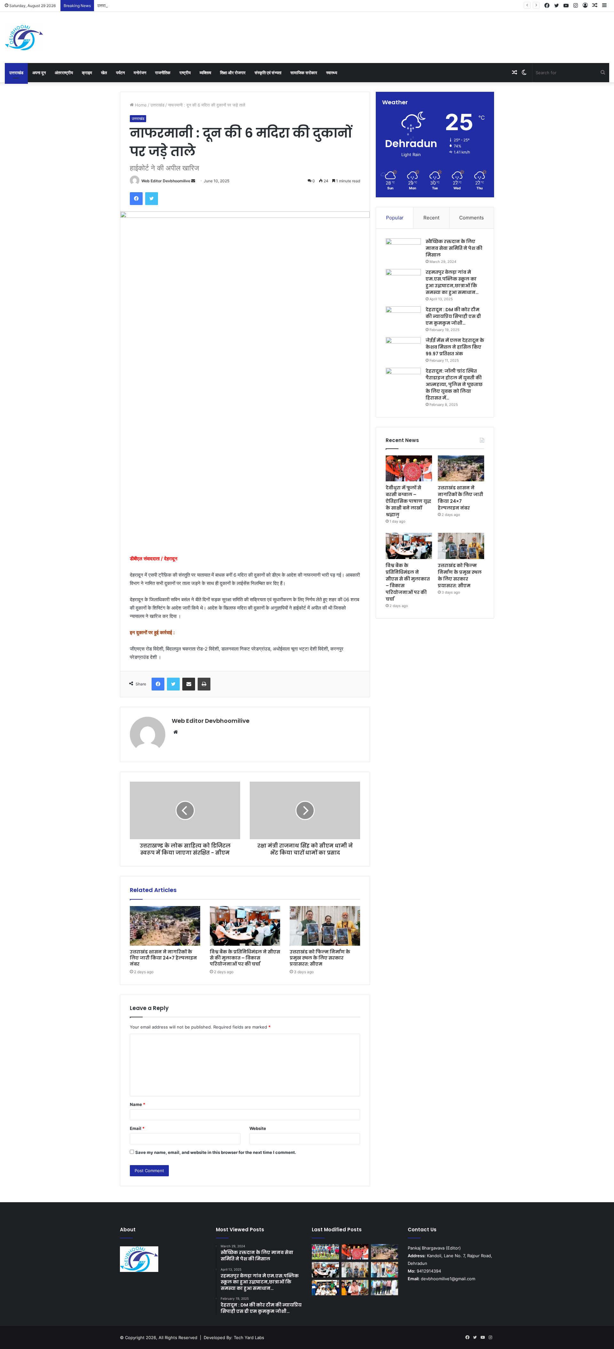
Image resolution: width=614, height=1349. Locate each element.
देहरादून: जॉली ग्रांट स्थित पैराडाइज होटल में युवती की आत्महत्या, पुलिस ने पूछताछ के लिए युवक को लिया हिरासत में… (454, 384)
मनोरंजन (140, 72)
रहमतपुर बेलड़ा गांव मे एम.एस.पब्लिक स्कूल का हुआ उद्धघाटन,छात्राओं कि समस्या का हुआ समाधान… (452, 282)
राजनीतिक (162, 72)
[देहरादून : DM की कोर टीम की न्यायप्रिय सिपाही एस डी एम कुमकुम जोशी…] (403, 318)
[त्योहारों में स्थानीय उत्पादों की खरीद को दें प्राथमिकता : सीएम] (355, 1287)
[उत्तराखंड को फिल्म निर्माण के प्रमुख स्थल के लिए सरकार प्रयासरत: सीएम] (325, 926)
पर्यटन (120, 72)
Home (140, 104)
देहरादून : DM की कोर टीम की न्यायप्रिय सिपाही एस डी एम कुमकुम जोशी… (453, 316)
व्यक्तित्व (205, 72)
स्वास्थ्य (331, 72)
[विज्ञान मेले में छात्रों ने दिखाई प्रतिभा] (384, 1269)
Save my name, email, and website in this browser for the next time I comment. (215, 1152)
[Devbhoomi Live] (24, 37)
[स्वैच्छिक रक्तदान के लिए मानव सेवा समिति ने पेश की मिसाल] (403, 250)
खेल (104, 72)
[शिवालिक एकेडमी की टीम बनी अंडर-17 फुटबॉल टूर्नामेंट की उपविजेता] (325, 1251)
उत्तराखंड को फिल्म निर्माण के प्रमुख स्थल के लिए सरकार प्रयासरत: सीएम (320, 958)
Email (137, 1128)
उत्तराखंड (16, 72)
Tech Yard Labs (249, 1337)
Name (137, 1104)
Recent (431, 218)
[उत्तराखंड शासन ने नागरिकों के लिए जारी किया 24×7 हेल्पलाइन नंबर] (165, 926)
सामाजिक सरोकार (303, 72)
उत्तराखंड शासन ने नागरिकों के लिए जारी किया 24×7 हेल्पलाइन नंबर (148, 5)
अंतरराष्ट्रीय (64, 72)
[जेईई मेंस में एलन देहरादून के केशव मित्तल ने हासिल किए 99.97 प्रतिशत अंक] (403, 349)
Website (257, 1128)
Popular (395, 218)
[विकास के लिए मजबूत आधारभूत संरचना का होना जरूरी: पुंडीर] (384, 1287)
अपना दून (39, 72)
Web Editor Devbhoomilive (165, 180)
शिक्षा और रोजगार (233, 72)
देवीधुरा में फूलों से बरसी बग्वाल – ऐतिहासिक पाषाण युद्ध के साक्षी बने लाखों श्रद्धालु (408, 501)
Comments (471, 218)
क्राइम (87, 72)
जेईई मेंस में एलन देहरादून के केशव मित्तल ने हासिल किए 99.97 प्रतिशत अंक (455, 347)
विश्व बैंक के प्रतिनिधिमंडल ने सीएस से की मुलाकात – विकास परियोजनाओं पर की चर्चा (245, 958)
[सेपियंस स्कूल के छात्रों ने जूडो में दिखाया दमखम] (325, 1287)
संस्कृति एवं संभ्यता (268, 72)
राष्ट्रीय (185, 72)
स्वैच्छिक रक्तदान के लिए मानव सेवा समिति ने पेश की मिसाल (454, 248)
